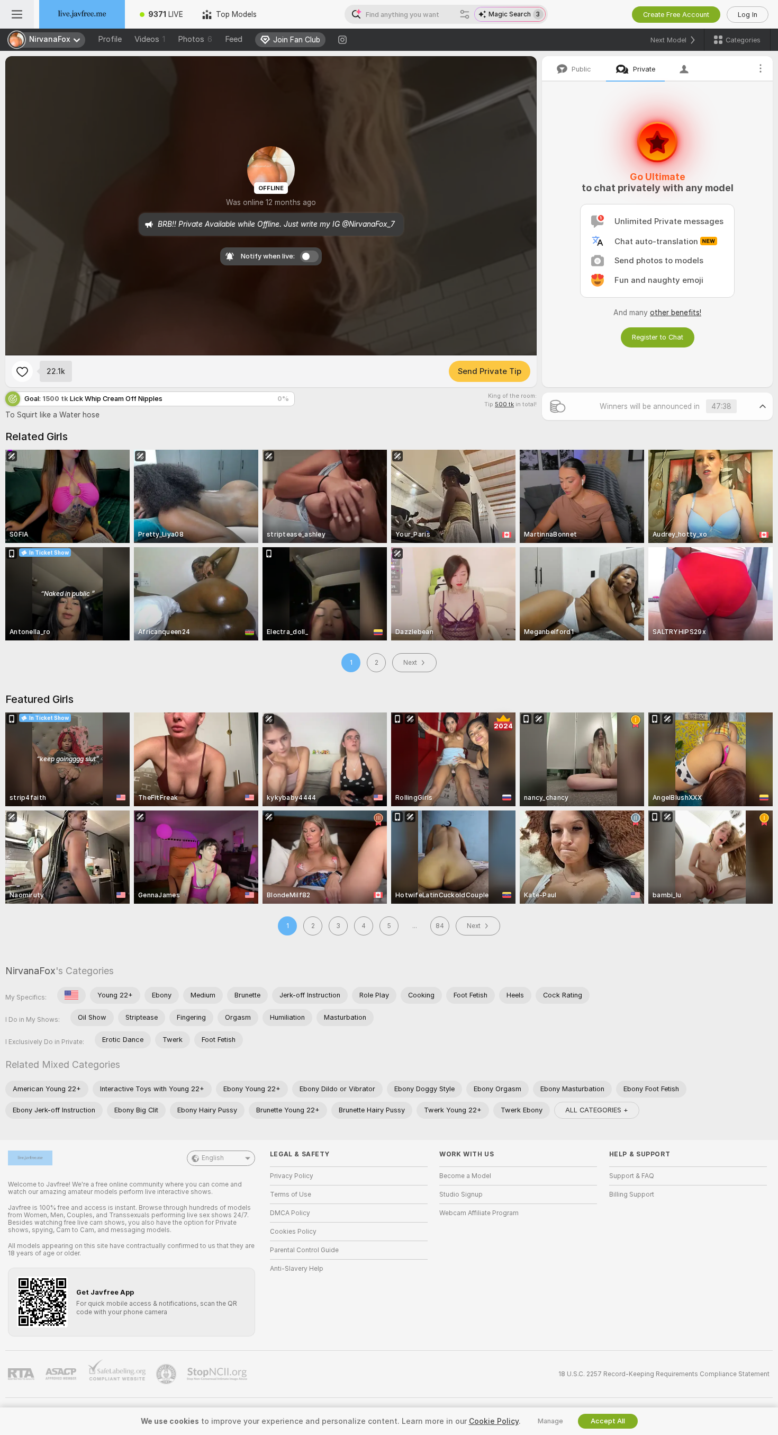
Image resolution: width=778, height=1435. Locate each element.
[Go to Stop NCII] (218, 1374)
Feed (233, 39)
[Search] (464, 14)
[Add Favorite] (22, 371)
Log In (747, 15)
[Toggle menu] (17, 14)
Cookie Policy (494, 1421)
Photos (195, 39)
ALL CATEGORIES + (596, 1110)
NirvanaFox (30, 970)
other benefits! (675, 312)
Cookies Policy (293, 1231)
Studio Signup (461, 1194)
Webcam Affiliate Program (479, 1213)
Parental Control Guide (304, 1250)
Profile (110, 39)
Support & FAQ (631, 1176)
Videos (149, 39)
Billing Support (631, 1194)
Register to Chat (657, 337)
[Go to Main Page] (82, 14)
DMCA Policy (290, 1213)
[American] (71, 995)
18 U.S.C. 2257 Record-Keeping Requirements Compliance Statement (664, 1374)
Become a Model (465, 1176)
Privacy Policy (291, 1176)
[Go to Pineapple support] (167, 1374)
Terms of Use (290, 1194)
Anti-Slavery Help (296, 1268)
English (213, 1158)
